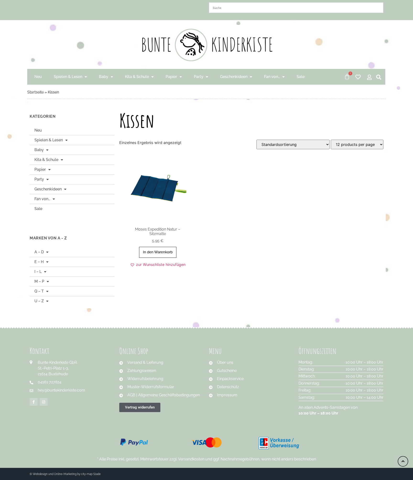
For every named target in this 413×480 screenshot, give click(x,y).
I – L (38, 271)
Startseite (35, 92)
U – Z (39, 301)
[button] (157, 264)
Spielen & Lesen (68, 76)
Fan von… (272, 76)
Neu (38, 76)
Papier (171, 76)
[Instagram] (44, 402)
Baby (103, 76)
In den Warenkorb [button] (158, 252)
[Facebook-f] (34, 402)
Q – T (39, 291)
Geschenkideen (233, 76)
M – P (39, 281)
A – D (39, 252)
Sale (300, 76)
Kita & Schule (137, 76)
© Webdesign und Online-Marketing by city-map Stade (65, 474)
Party (198, 76)
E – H (39, 261)
